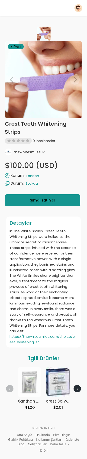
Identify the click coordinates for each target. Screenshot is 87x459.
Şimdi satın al (42, 200)
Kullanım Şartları (49, 439)
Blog (21, 444)
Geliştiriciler (37, 444)
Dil (45, 450)
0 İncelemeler (44, 141)
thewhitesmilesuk (29, 152)
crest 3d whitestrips (65, 401)
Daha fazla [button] (58, 444)
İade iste (72, 439)
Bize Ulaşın (61, 435)
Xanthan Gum (32, 401)
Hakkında (42, 435)
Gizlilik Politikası (20, 439)
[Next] (77, 388)
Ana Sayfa (24, 435)
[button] (78, 8)
